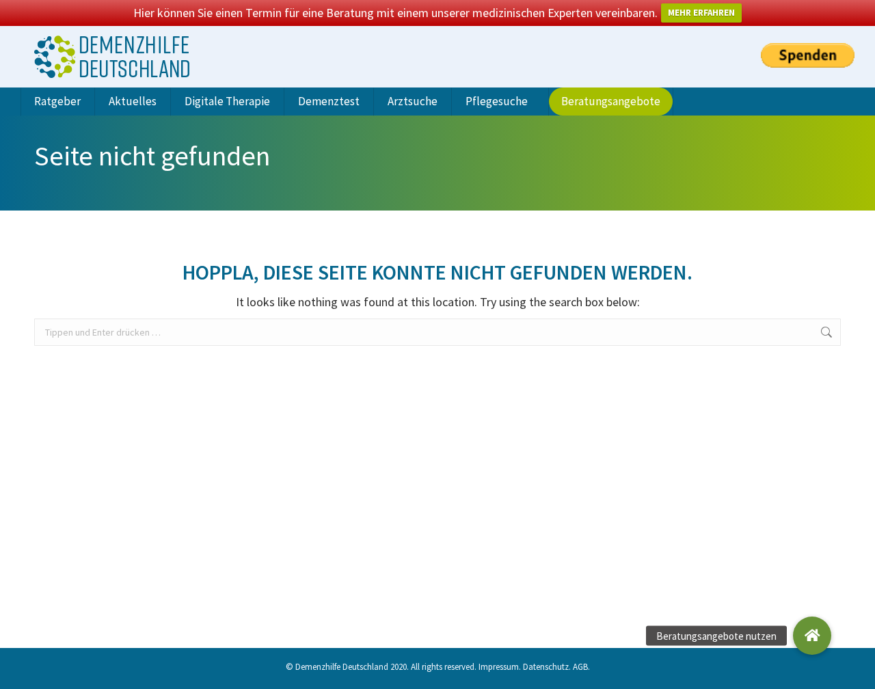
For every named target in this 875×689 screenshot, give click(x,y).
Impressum (499, 667)
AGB (580, 667)
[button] (812, 636)
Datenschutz (546, 667)
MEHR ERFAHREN (701, 12)
